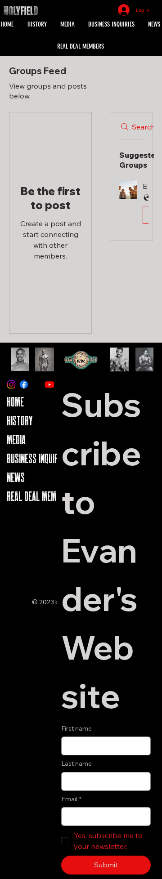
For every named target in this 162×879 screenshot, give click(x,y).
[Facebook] (23, 384)
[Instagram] (11, 384)
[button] (131, 204)
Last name (76, 763)
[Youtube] (49, 384)
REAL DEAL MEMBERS (39, 496)
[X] (37, 384)
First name (76, 728)
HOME (15, 401)
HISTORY (20, 420)
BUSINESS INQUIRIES (37, 458)
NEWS (16, 477)
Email (71, 799)
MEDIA (16, 439)
